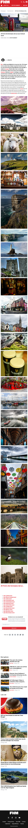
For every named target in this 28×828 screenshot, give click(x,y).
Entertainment (13, 37)
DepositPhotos (15, 823)
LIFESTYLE (6, 5)
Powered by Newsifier (14, 826)
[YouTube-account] (19, 817)
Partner (11, 663)
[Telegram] (18, 635)
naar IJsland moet (7, 595)
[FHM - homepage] (5, 2)
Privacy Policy (11, 821)
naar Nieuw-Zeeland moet (9, 597)
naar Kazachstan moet (8, 608)
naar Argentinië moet (8, 600)
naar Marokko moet (8, 611)
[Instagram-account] (16, 817)
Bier (2, 64)
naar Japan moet (7, 598)
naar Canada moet (7, 606)
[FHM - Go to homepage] (14, 813)
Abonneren (14, 628)
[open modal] (26, 2)
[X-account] (8, 817)
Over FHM (18, 821)
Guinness (3, 72)
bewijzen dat (14, 93)
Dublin (11, 72)
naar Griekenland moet (9, 601)
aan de (21, 88)
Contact (4, 821)
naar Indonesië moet (8, 603)
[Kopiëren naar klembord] (20, 635)
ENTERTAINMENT (16, 5)
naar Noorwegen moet (9, 612)
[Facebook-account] (12, 817)
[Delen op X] (15, 635)
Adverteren (7, 823)
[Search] (21, 2)
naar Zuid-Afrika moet (8, 605)
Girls (11, 670)
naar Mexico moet (7, 609)
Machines (12, 683)
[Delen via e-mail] (23, 635)
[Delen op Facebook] (12, 635)
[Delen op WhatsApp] (10, 635)
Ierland (7, 69)
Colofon (24, 821)
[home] (1, 5)
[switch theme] (24, 2)
